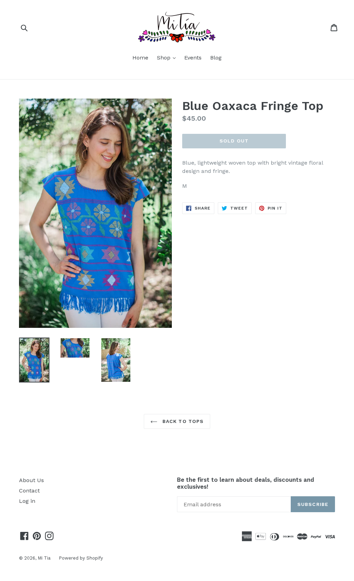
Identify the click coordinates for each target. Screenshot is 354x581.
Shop (168, 57)
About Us (31, 480)
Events (193, 57)
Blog (216, 57)
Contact (29, 490)
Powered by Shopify (81, 558)
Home (140, 57)
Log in (27, 501)
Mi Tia (45, 558)
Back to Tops (182, 421)
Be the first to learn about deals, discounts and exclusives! (245, 483)
